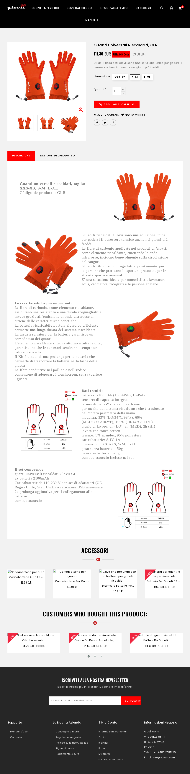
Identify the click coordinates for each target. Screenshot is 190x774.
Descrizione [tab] (21, 155)
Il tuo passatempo (113, 8)
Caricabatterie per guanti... (73, 581)
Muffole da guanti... (156, 640)
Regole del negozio (68, 737)
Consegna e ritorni (67, 731)
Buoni (102, 748)
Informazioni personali (113, 731)
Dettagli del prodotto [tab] (57, 155)
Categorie (143, 8)
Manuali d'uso (19, 731)
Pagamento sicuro (67, 754)
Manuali (91, 20)
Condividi (97, 123)
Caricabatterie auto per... (26, 577)
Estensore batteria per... (118, 586)
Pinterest (113, 123)
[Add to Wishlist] (37, 573)
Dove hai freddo (79, 8)
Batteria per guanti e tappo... (166, 581)
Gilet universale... (33, 640)
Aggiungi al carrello (116, 104)
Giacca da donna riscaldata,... (95, 640)
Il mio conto (108, 722)
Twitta (105, 123)
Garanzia (16, 737)
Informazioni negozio (160, 722)
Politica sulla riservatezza (72, 742)
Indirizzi (103, 742)
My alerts (104, 754)
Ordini (102, 737)
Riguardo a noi (65, 748)
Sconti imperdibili (45, 8)
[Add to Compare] (30, 573)
